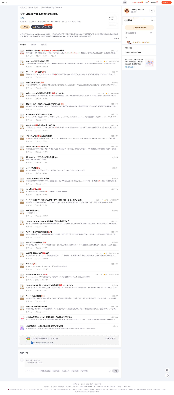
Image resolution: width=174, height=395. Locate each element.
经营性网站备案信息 (62, 389)
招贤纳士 (54, 386)
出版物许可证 (156, 389)
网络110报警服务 (100, 389)
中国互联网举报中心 (111, 389)
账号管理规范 (132, 389)
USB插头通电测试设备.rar (133, 52)
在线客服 (112, 386)
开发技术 (30, 7)
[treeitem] (71, 340)
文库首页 (22, 7)
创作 (166, 2)
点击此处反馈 (129, 67)
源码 (22, 18)
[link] (22, 7)
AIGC (74, 21)
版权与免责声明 (141, 389)
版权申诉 (149, 389)
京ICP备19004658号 (33, 389)
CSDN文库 (89, 384)
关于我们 (46, 386)
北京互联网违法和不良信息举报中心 (78, 389)
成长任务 (153, 2)
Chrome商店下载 (122, 389)
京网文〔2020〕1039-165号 (48, 389)
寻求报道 (68, 386)
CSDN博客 (97, 384)
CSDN (83, 384)
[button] (116, 39)
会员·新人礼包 (136, 2)
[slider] (29, 371)
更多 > (152, 20)
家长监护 (92, 389)
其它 (37, 7)
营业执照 (163, 389)
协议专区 (75, 386)
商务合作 (61, 386)
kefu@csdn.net (101, 386)
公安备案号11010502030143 (18, 389)
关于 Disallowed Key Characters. (39, 13)
